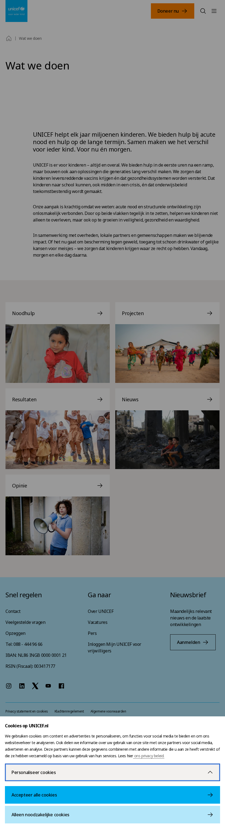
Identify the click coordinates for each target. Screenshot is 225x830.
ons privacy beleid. (148, 755)
